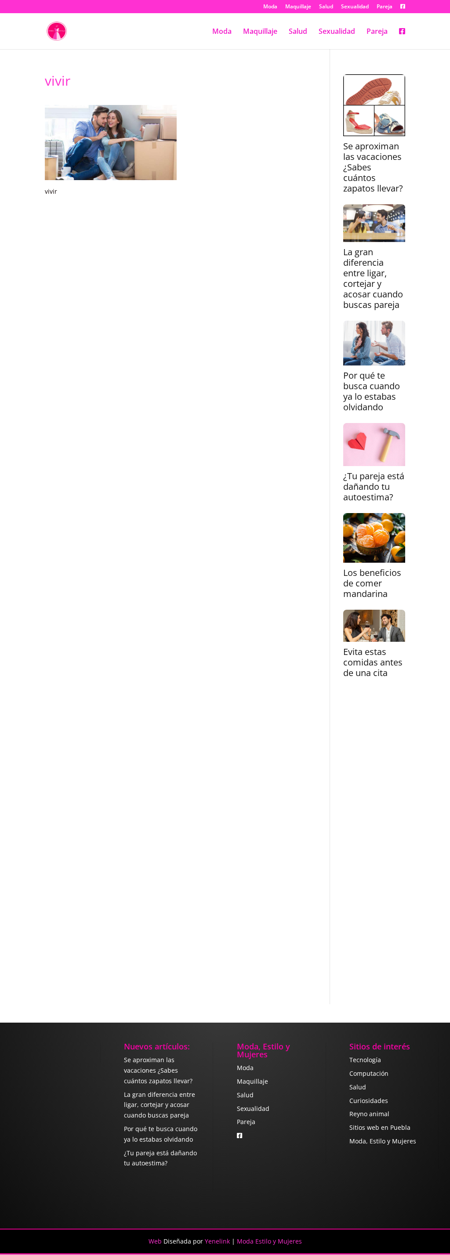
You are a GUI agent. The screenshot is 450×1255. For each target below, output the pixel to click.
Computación (368, 1073)
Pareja (384, 7)
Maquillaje (298, 7)
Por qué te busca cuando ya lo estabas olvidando (371, 391)
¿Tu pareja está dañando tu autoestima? (373, 487)
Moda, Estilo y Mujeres (382, 1141)
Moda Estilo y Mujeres (269, 1241)
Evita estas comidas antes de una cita (373, 662)
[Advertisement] (374, 847)
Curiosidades (368, 1100)
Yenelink (217, 1241)
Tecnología (365, 1060)
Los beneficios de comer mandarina (372, 583)
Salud (326, 7)
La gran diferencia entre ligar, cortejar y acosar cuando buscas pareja (373, 278)
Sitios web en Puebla (379, 1127)
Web (155, 1241)
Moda (270, 7)
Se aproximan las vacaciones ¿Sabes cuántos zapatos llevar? (373, 167)
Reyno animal (369, 1114)
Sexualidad (355, 7)
